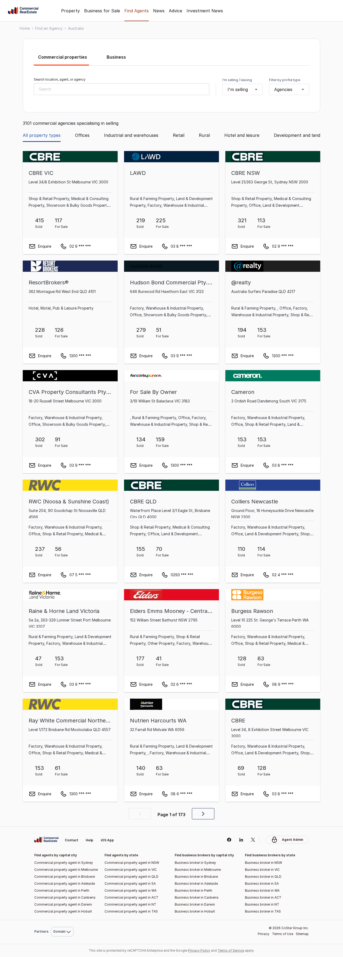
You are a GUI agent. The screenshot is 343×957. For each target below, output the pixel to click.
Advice (175, 10)
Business (116, 57)
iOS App (107, 840)
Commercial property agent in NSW (132, 863)
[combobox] (121, 89)
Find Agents (136, 10)
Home (25, 28)
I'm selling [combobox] (238, 89)
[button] (140, 813)
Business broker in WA (262, 890)
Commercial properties (62, 57)
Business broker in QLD (263, 877)
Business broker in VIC (262, 870)
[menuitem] (62, 827)
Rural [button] (204, 135)
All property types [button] (42, 135)
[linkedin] (241, 839)
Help (89, 840)
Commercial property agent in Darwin (63, 904)
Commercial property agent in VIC (131, 870)
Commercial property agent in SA (130, 883)
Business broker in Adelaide (196, 883)
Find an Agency (49, 28)
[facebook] (229, 839)
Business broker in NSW (263, 863)
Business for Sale (102, 10)
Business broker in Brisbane (196, 877)
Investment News (205, 10)
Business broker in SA (262, 883)
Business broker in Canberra (196, 897)
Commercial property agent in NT (130, 904)
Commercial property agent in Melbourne (66, 870)
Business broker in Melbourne (198, 870)
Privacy (263, 934)
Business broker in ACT (263, 897)
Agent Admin (292, 840)
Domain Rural (61, 920)
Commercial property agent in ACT (131, 897)
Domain (61, 827)
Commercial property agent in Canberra (64, 897)
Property (70, 10)
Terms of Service (231, 950)
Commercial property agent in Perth (61, 890)
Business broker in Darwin (195, 904)
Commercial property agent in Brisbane (64, 877)
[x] (253, 839)
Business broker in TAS (263, 911)
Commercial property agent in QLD (131, 877)
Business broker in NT (262, 904)
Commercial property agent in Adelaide (64, 883)
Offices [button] (82, 135)
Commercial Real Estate (23, 10)
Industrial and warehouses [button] (131, 135)
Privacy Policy (199, 950)
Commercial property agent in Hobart (63, 911)
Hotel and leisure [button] (241, 135)
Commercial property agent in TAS (131, 911)
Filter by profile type (284, 80)
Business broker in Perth (193, 890)
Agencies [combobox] (283, 89)
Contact (71, 840)
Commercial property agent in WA (130, 890)
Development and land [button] (297, 135)
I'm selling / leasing (237, 80)
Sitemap (302, 934)
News (159, 10)
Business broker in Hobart (195, 911)
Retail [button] (178, 135)
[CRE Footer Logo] (46, 840)
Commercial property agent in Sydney (63, 863)
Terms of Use (282, 934)
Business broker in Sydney (195, 863)
